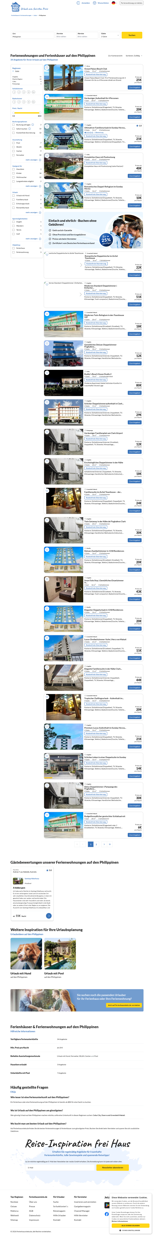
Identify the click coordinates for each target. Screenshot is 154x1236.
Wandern (28, 226)
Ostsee (13, 1206)
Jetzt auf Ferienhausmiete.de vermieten (124, 1005)
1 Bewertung (98, 132)
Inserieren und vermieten (85, 1202)
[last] (110, 844)
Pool (28, 143)
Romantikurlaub (28, 208)
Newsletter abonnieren (112, 1167)
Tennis (28, 230)
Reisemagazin (59, 1211)
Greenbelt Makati (117, 1115)
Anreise (60, 33)
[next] (104, 844)
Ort (14, 33)
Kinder (28, 173)
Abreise (81, 33)
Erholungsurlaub (28, 203)
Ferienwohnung (28, 252)
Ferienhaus (28, 248)
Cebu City (97, 1115)
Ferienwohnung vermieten (131, 3)
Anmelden (86, 3)
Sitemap (14, 1220)
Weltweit (14, 1215)
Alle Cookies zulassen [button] (131, 1226)
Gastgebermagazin (82, 1206)
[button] (130, 1230)
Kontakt (56, 1220)
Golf (28, 234)
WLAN (28, 147)
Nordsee (14, 1202)
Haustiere (28, 169)
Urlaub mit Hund (28, 195)
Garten (28, 151)
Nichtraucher (28, 177)
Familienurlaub (28, 199)
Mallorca (14, 1211)
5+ (33, 92)
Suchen (132, 35)
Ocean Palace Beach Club (95, 69)
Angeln (28, 222)
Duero (104, 1115)
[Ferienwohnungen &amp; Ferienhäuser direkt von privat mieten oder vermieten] (29, 9)
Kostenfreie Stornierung (28, 133)
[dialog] (130, 1213)
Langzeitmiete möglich (28, 181)
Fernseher (28, 155)
